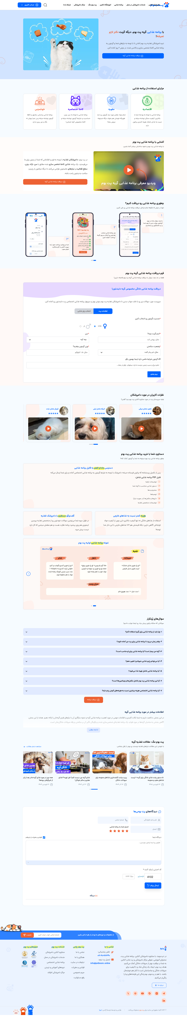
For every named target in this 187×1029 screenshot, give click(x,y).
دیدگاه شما (157, 837)
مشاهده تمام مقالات (33, 746)
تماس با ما (80, 952)
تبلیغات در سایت (77, 962)
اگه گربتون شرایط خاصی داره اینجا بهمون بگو (143, 359)
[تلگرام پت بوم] (163, 993)
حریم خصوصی (78, 972)
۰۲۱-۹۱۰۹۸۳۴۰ (104, 955)
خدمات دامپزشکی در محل (135, 5)
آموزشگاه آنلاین (105, 5)
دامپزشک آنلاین (154, 5)
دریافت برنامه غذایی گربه (53, 181)
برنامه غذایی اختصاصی (56, 962)
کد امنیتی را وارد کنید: (152, 869)
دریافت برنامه (91, 699)
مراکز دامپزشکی (79, 5)
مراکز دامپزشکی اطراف (56, 972)
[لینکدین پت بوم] (163, 1000)
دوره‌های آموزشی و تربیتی (55, 967)
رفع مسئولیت (79, 977)
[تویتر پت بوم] (128, 993)
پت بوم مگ (92, 5)
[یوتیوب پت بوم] (142, 993)
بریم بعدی (154, 374)
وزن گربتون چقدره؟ (81, 346)
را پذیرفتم (34, 837)
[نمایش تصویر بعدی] (28, 574)
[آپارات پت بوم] (135, 993)
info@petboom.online (100, 963)
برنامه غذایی (118, 5)
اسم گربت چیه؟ (154, 333)
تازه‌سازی (141, 876)
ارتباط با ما (67, 5)
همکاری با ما (79, 957)
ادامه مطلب (93, 730)
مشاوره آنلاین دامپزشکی (55, 952)
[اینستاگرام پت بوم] (156, 993)
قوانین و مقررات (37, 837)
